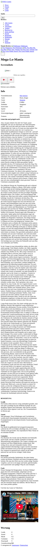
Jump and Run (9, 32)
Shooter (7, 39)
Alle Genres (8, 23)
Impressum (15, 545)
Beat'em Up (8, 30)
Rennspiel (8, 35)
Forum (7, 7)
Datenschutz (24, 545)
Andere (7, 28)
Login (7, 10)
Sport (6, 41)
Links (6, 8)
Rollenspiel (8, 37)
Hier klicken (24, 96)
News (6, 5)
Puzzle (7, 33)
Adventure (8, 26)
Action (7, 25)
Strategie (7, 42)
